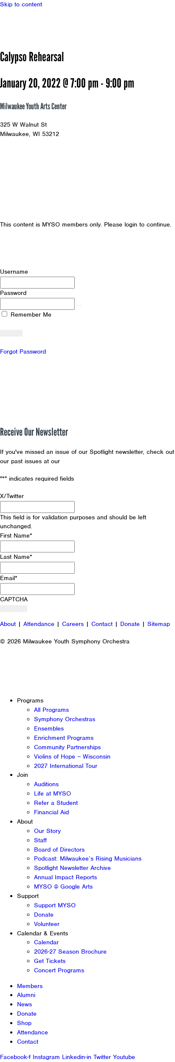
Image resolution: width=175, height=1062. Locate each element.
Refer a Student (56, 803)
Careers (73, 624)
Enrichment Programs (63, 738)
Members (29, 986)
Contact (102, 624)
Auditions (46, 784)
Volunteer (46, 924)
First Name (16, 535)
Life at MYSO (52, 793)
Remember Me (29, 314)
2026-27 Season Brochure (70, 951)
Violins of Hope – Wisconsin (72, 756)
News (24, 1004)
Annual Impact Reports (65, 877)
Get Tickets (49, 961)
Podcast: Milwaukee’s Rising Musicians (87, 858)
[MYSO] (45, 24)
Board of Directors (59, 849)
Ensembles (49, 728)
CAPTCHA (14, 599)
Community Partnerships (67, 747)
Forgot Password (23, 351)
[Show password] (79, 305)
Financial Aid (51, 812)
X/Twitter (12, 496)
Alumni (26, 995)
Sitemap (158, 624)
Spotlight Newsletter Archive (72, 868)
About (8, 624)
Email (8, 578)
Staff (40, 840)
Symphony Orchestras (64, 719)
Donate (130, 624)
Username (14, 271)
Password (13, 293)
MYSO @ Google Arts (63, 886)
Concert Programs (59, 970)
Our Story (47, 831)
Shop (24, 1023)
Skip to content (21, 4)
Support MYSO (55, 905)
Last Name (16, 557)
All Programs (51, 710)
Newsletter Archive (89, 461)
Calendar (46, 942)
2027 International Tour (65, 766)
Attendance (38, 624)
